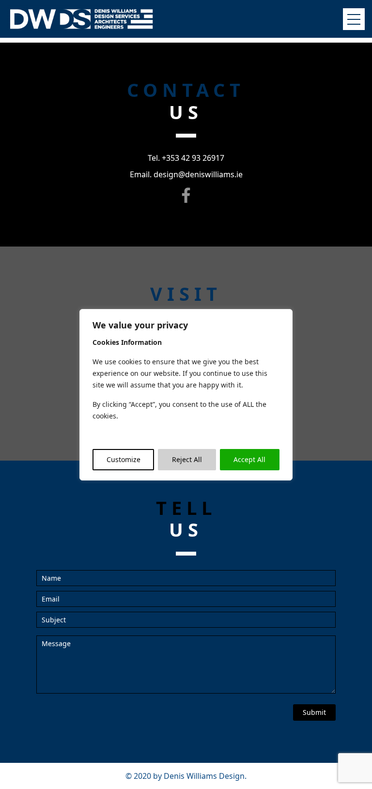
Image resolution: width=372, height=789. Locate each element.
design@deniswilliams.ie (198, 174)
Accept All (249, 459)
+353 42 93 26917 (193, 158)
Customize (123, 459)
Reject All (187, 459)
